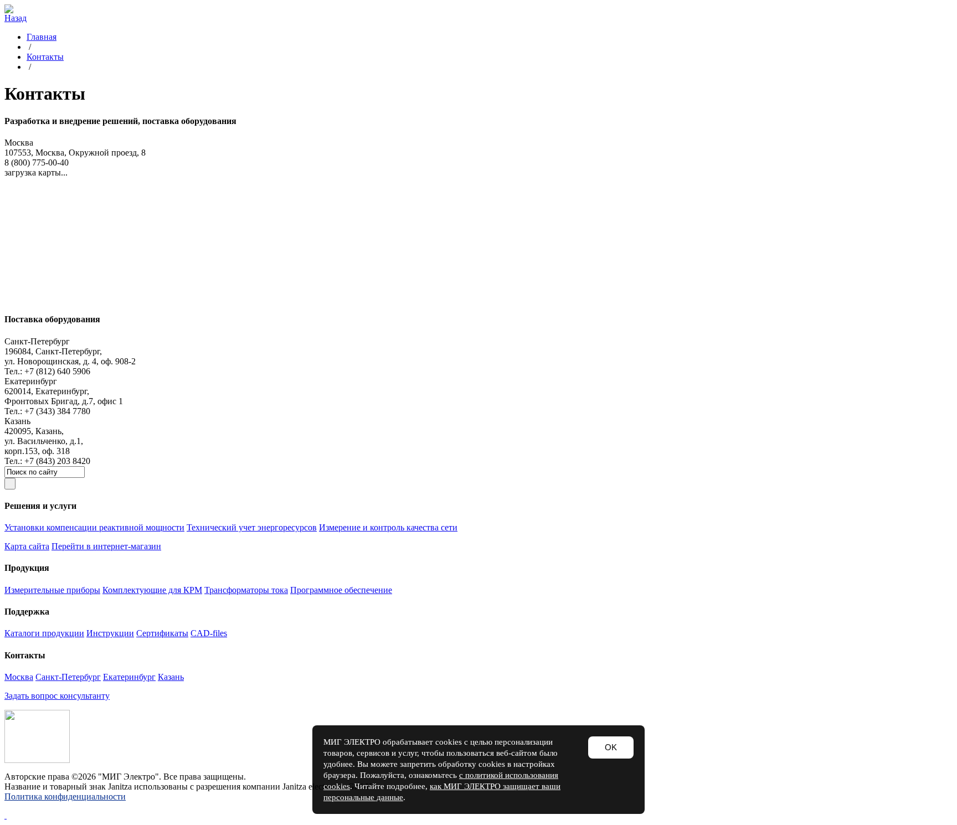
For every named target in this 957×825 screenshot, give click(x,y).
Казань (171, 677)
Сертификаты (162, 633)
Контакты (45, 56)
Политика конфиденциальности (65, 796)
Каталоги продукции (44, 633)
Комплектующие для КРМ (152, 590)
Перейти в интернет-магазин (106, 546)
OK (611, 747)
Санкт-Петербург (68, 677)
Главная (41, 37)
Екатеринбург (129, 677)
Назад (15, 18)
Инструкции (110, 633)
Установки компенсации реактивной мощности (94, 527)
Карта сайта (26, 546)
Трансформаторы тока (246, 590)
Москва (18, 677)
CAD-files (209, 633)
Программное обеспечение (341, 590)
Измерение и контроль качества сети (388, 527)
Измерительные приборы (52, 590)
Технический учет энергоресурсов (252, 527)
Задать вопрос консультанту (57, 695)
